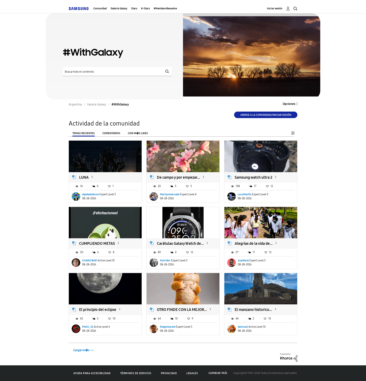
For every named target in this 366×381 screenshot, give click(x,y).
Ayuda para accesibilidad (91, 373)
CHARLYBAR (89, 260)
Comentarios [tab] (111, 133)
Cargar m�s (81, 350)
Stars (134, 8)
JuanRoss (243, 260)
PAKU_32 (87, 326)
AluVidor (165, 260)
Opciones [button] (289, 104)
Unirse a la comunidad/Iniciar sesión (265, 115)
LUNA (84, 177)
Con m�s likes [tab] (138, 133)
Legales (192, 373)
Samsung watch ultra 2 (253, 177)
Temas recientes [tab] (83, 133)
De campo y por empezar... (178, 177)
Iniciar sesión (274, 8)
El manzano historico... (253, 309)
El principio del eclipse (97, 309)
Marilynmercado (170, 194)
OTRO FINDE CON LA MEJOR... (182, 309)
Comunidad (100, 8)
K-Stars (145, 8)
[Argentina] (78, 8)
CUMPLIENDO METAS (97, 243)
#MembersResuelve (165, 8)
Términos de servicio (135, 373)
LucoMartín (244, 194)
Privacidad (169, 373)
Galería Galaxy (119, 8)
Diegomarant (167, 326)
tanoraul (243, 326)
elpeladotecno (90, 194)
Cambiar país (218, 373)
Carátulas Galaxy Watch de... (180, 243)
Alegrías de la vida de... (254, 243)
